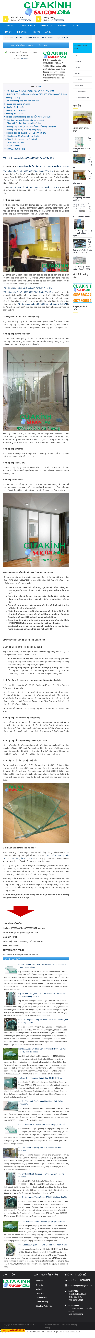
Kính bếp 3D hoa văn (14, 113)
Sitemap (47, 1327)
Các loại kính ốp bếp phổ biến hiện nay (21, 101)
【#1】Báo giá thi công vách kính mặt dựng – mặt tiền (82, 233)
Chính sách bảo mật (51, 1324)
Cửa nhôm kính (46, 26)
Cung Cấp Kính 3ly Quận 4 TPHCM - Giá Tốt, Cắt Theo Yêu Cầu (42, 1245)
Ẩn (39, 86)
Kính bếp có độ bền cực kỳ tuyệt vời (21, 136)
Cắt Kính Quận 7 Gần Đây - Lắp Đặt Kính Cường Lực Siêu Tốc (41, 1124)
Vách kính (62, 26)
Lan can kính (22, 32)
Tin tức (36, 32)
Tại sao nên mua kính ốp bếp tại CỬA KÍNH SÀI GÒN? (27, 117)
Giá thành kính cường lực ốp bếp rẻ (20, 139)
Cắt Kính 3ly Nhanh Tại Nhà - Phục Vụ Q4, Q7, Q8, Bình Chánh (41, 1222)
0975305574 (59, 20)
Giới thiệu (9, 1274)
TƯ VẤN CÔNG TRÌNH (15, 149)
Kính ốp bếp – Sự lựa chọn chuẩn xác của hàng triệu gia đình (31, 126)
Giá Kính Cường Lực (27, 26)
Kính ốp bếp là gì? (12, 97)
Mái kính (8, 32)
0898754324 (26, 20)
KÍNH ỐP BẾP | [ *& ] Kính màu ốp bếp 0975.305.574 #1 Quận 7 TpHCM (35, 94)
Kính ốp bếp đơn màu (14, 107)
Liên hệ (48, 32)
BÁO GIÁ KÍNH (12, 146)
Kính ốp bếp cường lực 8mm (17, 104)
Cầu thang (78, 79)
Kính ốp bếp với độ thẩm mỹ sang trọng (22, 129)
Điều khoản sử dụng (69, 1324)
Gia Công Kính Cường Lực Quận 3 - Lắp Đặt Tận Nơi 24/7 (40, 1078)
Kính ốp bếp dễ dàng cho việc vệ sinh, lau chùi (25, 133)
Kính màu (75, 26)
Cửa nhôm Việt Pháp (82, 97)
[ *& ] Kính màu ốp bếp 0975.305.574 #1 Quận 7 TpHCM (29, 91)
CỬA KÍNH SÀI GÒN (14, 142)
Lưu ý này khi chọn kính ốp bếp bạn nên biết (24, 120)
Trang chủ (9, 26)
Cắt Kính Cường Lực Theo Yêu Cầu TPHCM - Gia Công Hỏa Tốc (42, 1197)
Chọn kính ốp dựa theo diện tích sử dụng (23, 123)
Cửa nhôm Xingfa (80, 91)
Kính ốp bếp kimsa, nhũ (14, 110)
